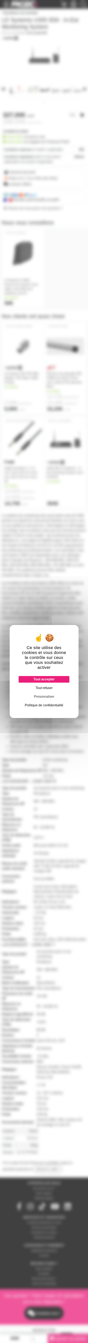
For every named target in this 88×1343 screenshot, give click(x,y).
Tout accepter (44, 679)
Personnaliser (44, 696)
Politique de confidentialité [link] (44, 705)
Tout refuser (44, 688)
